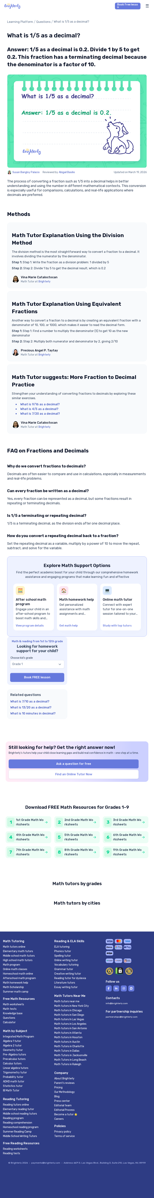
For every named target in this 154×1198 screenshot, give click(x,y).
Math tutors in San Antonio (70, 1028)
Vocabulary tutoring (66, 964)
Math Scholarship (13, 987)
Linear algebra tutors (15, 1068)
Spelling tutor (62, 955)
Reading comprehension (17, 1122)
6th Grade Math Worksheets (127, 837)
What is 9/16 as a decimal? (40, 404)
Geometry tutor (13, 1050)
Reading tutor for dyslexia (70, 978)
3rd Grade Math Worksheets (127, 822)
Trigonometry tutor (15, 1072)
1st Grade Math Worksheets (30, 822)
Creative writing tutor (67, 973)
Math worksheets (13, 1004)
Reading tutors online (16, 1104)
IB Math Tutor (11, 1090)
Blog (57, 1096)
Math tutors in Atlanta (68, 1032)
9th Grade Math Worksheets (127, 852)
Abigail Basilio (67, 172)
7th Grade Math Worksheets (30, 852)
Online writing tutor (66, 960)
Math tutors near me (66, 1001)
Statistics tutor (13, 1086)
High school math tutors (17, 960)
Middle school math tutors (19, 955)
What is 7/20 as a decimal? (40, 413)
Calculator (9, 1022)
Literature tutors (64, 982)
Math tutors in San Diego (69, 1014)
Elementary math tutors (18, 951)
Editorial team (63, 1105)
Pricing (58, 1087)
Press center (62, 1101)
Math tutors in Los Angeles (70, 1023)
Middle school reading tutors (20, 1113)
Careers (59, 1119)
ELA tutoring (61, 946)
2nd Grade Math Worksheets (78, 822)
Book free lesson (127, 6)
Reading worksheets (15, 1148)
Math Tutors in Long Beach (70, 1059)
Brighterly (44, 281)
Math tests (10, 1008)
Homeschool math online (18, 973)
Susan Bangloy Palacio (26, 172)
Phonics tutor (62, 951)
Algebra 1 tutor (12, 1041)
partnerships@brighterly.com (121, 1017)
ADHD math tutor (13, 1081)
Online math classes (15, 969)
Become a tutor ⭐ (65, 1114)
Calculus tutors (12, 1063)
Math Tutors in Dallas (66, 1050)
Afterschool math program (19, 978)
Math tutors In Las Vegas (69, 1019)
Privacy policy (62, 1131)
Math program (11, 964)
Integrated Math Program (18, 1036)
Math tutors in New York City (71, 1006)
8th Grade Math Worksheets (78, 852)
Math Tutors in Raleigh (67, 1064)
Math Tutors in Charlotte (69, 1046)
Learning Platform (20, 22)
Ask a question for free (73, 764)
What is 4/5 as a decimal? (39, 409)
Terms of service (64, 1136)
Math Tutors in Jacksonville (70, 1055)
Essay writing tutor (66, 987)
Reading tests (11, 1153)
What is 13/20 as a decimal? (30, 707)
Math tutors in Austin (67, 1041)
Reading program (13, 1118)
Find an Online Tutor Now (73, 774)
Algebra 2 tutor (12, 1045)
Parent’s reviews (64, 1083)
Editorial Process (64, 1110)
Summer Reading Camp (17, 1131)
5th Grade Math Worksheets (78, 837)
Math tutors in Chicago (68, 1010)
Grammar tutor (63, 969)
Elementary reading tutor (18, 1109)
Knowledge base (13, 1013)
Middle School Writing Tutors (20, 1136)
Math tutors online (14, 946)
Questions (43, 22)
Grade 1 (17, 664)
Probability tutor (13, 1077)
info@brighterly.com (117, 1003)
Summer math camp (15, 991)
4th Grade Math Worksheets (30, 837)
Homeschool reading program (20, 1127)
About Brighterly (64, 1078)
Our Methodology (64, 1092)
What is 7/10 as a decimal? (29, 701)
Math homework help (15, 982)
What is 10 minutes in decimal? (33, 713)
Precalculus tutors (14, 1059)
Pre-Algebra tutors (14, 1054)
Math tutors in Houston (68, 1037)
